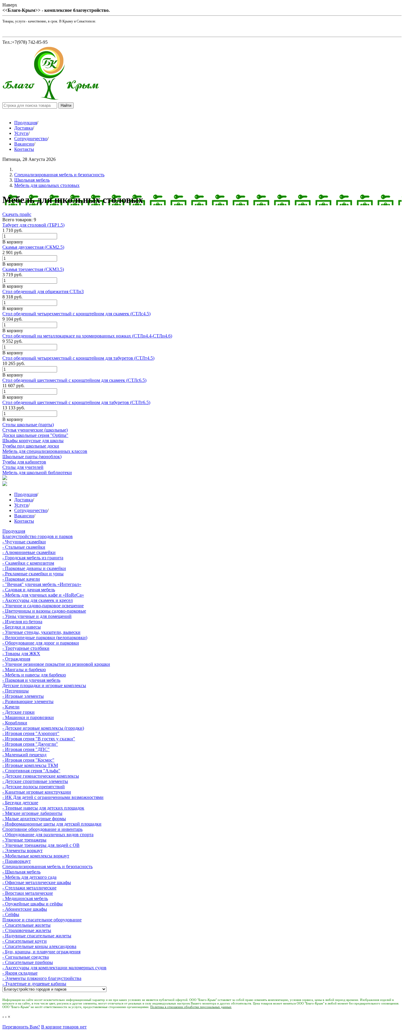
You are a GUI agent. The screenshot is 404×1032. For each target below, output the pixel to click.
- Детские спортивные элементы (35, 781)
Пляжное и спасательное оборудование (42, 919)
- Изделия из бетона (22, 621)
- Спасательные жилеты (26, 925)
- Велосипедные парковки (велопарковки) (44, 637)
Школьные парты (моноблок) (32, 456)
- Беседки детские (20, 802)
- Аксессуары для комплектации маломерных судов (54, 967)
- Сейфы (10, 914)
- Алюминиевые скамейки (29, 552)
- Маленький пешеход (24, 754)
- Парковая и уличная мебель (31, 680)
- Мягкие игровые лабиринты (32, 813)
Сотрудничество (30, 138)
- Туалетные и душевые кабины (34, 983)
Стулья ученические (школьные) (35, 429)
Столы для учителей (22, 467)
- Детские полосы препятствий (33, 786)
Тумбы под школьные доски (30, 445)
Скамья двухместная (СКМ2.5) (33, 247)
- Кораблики (14, 722)
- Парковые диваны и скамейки (34, 568)
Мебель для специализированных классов (44, 451)
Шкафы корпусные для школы (33, 440)
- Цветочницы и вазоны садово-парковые (44, 610)
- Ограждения (16, 658)
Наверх (9, 4)
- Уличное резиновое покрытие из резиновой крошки (56, 664)
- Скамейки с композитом (28, 563)
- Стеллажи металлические (29, 887)
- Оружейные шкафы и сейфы (32, 903)
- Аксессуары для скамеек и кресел (37, 600)
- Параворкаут (16, 861)
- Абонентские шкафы (24, 909)
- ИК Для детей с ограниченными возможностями (53, 797)
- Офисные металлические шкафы (36, 882)
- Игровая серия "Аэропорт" (30, 733)
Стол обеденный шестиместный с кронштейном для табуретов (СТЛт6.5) (76, 402)
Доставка (23, 127)
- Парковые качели (21, 579)
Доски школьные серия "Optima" (35, 435)
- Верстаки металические (27, 893)
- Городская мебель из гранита (32, 557)
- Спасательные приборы (27, 962)
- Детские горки (18, 712)
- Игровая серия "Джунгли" (30, 744)
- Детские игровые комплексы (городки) (43, 728)
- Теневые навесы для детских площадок (43, 807)
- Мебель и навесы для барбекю (34, 674)
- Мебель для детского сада (29, 877)
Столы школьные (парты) (28, 424)
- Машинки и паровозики (28, 717)
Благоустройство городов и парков (37, 536)
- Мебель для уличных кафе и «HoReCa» (43, 594)
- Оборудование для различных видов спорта (47, 834)
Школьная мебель (32, 180)
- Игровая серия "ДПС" (26, 749)
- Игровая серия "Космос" (28, 760)
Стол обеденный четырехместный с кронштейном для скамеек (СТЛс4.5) (76, 313)
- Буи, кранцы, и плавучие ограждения (41, 951)
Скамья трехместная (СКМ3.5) (33, 269)
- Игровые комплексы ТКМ (30, 765)
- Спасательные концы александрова (39, 946)
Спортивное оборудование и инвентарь (42, 829)
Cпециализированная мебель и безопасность (59, 174)
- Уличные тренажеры (24, 839)
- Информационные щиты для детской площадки (51, 823)
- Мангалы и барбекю (24, 669)
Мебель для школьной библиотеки (37, 472)
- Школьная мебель (21, 871)
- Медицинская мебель (25, 898)
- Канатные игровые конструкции (36, 791)
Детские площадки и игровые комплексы (44, 685)
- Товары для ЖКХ (21, 653)
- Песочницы (15, 690)
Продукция (25, 122)
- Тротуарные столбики (25, 648)
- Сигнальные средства (25, 957)
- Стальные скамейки (23, 547)
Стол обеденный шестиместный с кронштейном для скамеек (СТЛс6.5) (74, 380)
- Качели (11, 706)
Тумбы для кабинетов (24, 461)
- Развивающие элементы (28, 701)
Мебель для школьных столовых (47, 185)
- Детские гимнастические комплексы (40, 776)
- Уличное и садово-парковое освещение (43, 605)
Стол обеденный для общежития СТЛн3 (43, 291)
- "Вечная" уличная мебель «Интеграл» (41, 584)
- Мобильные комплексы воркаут (35, 855)
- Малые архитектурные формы (34, 818)
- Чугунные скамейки (24, 541)
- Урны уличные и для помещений (37, 616)
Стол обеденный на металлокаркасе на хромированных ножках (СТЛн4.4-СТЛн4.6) (87, 335)
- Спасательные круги (24, 941)
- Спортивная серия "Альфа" (31, 770)
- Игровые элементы (23, 696)
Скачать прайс (16, 214)
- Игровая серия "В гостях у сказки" (38, 738)
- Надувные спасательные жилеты (36, 935)
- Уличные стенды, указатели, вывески (41, 632)
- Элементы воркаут (22, 850)
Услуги (21, 133)
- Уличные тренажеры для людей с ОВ (41, 845)
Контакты (24, 149)
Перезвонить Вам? (21, 1026)
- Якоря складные (20, 973)
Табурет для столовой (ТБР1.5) (33, 224)
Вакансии (24, 143)
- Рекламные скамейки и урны (33, 573)
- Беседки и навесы (21, 626)
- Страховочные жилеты (26, 930)
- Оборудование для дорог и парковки (40, 642)
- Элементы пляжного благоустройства (41, 978)
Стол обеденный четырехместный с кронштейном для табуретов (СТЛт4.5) (78, 358)
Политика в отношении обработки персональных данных (191, 1007)
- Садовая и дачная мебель (28, 589)
